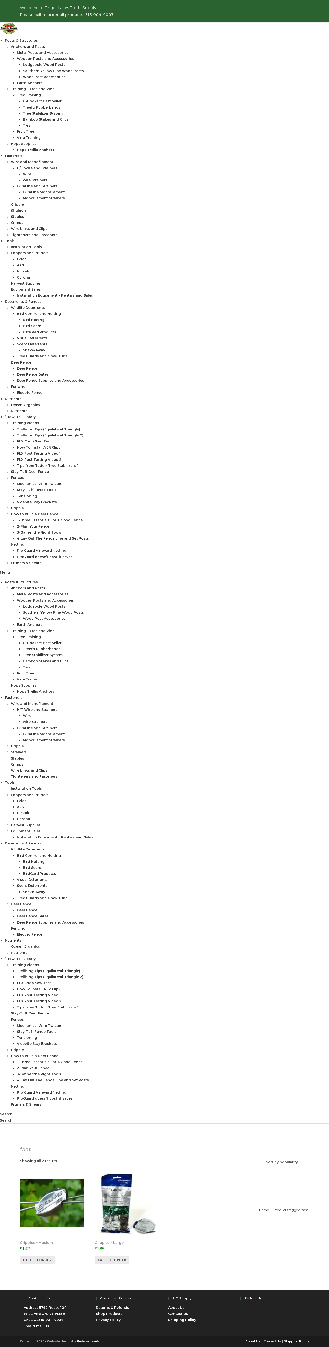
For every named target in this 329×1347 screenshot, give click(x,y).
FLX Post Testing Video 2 (39, 459)
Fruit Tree (25, 131)
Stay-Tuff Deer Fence (30, 471)
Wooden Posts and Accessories (45, 58)
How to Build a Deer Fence (34, 514)
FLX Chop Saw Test (34, 441)
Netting (17, 544)
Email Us (41, 1326)
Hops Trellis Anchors (35, 150)
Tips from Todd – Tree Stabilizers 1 (47, 465)
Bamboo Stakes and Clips (46, 119)
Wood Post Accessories (44, 77)
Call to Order (37, 1260)
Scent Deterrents (32, 344)
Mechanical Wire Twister (39, 484)
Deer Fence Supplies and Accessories (50, 380)
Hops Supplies (23, 144)
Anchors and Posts (28, 46)
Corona (23, 277)
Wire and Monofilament (32, 162)
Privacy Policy (108, 1320)
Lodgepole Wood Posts (44, 64)
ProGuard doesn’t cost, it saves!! (45, 557)
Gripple (17, 204)
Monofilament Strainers (44, 198)
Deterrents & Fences (23, 301)
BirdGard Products (39, 332)
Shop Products (109, 1314)
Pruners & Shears (26, 563)
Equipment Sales (26, 289)
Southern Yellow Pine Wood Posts (53, 71)
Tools (10, 241)
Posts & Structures (21, 40)
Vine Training (29, 138)
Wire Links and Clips (29, 228)
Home (264, 1210)
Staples (17, 216)
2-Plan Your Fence (33, 526)
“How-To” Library (20, 417)
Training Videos (25, 423)
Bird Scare (32, 326)
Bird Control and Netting (39, 314)
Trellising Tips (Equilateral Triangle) (48, 429)
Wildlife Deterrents (28, 308)
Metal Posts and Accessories (42, 52)
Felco (22, 259)
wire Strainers (35, 180)
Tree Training (29, 95)
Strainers (19, 210)
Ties (26, 125)
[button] (164, 573)
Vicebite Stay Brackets (37, 502)
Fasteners (14, 156)
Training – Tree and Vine (32, 89)
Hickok (23, 271)
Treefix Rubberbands (41, 107)
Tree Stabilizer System (43, 113)
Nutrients (13, 399)
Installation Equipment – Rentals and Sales (55, 295)
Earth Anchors (30, 83)
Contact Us (178, 1314)
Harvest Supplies (26, 283)
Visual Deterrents (32, 338)
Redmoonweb (88, 1341)
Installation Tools (26, 247)
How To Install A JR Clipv (38, 447)
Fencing (18, 386)
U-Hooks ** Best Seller (42, 101)
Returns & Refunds (112, 1308)
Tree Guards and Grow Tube (42, 356)
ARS (20, 265)
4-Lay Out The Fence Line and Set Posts (53, 538)
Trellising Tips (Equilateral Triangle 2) (50, 435)
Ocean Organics (25, 405)
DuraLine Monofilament (44, 192)
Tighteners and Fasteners (34, 235)
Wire (27, 174)
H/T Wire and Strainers (37, 168)
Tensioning (27, 496)
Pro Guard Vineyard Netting (41, 550)
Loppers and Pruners (30, 253)
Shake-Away (34, 350)
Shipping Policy (182, 1320)
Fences (17, 478)
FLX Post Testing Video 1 (39, 453)
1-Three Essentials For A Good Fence (50, 520)
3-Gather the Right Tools (39, 532)
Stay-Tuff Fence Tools (36, 490)
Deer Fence (21, 362)
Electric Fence (29, 392)
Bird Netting (34, 320)
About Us (176, 1308)
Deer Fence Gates (33, 374)
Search (6, 1114)
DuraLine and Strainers (37, 186)
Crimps (17, 222)
